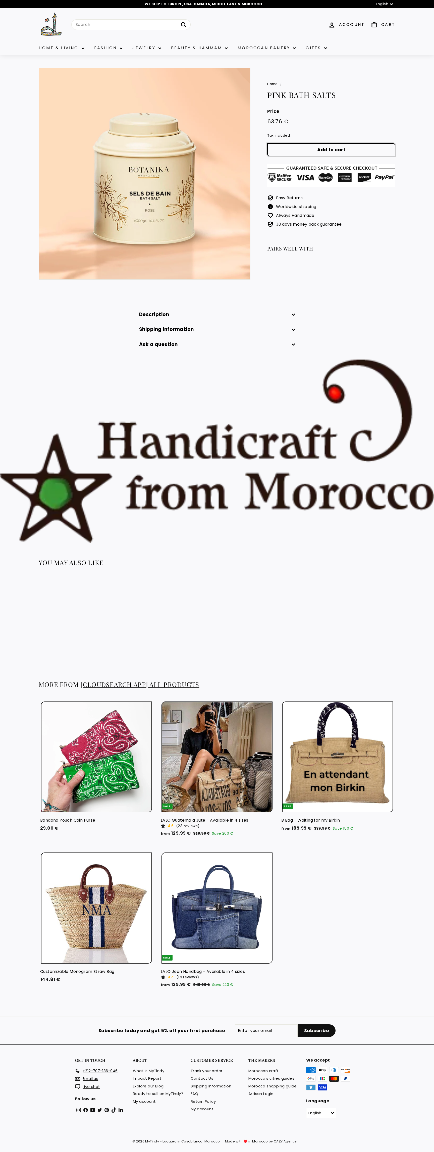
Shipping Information (211, 1086)
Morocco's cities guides (271, 1078)
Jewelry (144, 48)
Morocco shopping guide (272, 1086)
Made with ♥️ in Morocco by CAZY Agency (261, 1141)
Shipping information (166, 329)
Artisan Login (260, 1093)
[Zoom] (144, 173)
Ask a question (158, 344)
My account (144, 1101)
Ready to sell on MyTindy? (158, 1093)
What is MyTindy (148, 1070)
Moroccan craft (263, 1070)
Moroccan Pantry (265, 48)
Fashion (106, 48)
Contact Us (202, 1078)
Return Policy (203, 1101)
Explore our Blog (148, 1086)
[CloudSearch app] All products (140, 684)
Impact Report (147, 1078)
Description (154, 314)
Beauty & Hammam (197, 48)
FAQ (194, 1093)
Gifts (314, 48)
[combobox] (131, 24)
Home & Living (59, 48)
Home (272, 84)
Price (273, 111)
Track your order (206, 1070)
